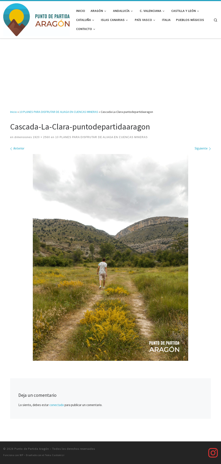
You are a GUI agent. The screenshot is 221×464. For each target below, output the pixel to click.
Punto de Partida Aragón (31, 449)
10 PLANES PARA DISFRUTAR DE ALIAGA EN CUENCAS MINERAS (58, 112)
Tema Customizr (55, 455)
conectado (56, 405)
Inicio (13, 112)
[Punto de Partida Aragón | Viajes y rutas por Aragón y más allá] (36, 19)
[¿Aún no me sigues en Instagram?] (213, 452)
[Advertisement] (110, 71)
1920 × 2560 (41, 137)
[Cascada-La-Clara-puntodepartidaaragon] (110, 257)
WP (21, 455)
